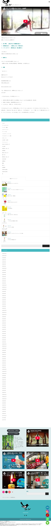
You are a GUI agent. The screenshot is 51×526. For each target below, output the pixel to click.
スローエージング (5, 129)
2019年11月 (4, 371)
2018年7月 (4, 405)
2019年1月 (4, 392)
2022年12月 (4, 310)
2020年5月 (4, 358)
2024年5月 (4, 274)
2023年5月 (4, 299)
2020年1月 (4, 367)
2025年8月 (4, 257)
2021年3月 (4, 337)
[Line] (47, 522)
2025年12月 (4, 253)
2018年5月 (4, 409)
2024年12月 (4, 268)
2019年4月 (4, 386)
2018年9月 (4, 400)
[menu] (49, 2)
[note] (47, 519)
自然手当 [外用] (4, 171)
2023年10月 (4, 289)
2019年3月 (4, 388)
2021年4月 (4, 335)
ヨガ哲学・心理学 (5, 140)
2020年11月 (4, 346)
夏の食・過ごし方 (5, 152)
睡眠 (3, 163)
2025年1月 (4, 266)
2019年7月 (4, 379)
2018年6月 (4, 407)
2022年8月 (4, 318)
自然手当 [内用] (4, 169)
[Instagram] (47, 511)
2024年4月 (4, 276)
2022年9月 (4, 316)
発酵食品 (3, 161)
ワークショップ (4, 142)
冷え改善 (3, 146)
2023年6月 (4, 297)
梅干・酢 (3, 154)
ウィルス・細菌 (4, 127)
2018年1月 (4, 413)
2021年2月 (4, 339)
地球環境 (3, 150)
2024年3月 (4, 278)
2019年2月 (4, 390)
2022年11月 (4, 312)
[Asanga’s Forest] (25, 510)
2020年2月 (4, 365)
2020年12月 (4, 344)
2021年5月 (4, 333)
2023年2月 (4, 306)
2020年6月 (4, 356)
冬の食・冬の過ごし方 (6, 144)
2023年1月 (4, 308)
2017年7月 (4, 419)
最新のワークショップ (13, 178)
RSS (26, 515)
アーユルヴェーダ (5, 125)
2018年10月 (4, 398)
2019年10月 (4, 373)
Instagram (24, 515)
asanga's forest (6, 525)
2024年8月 (4, 272)
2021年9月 (4, 325)
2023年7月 (4, 295)
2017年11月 (4, 415)
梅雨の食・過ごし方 (5, 156)
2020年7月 (4, 354)
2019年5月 (4, 384)
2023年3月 (4, 304)
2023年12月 (4, 285)
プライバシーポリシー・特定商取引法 (8, 497)
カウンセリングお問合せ (13, 433)
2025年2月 (4, 264)
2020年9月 (4, 350)
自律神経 (3, 167)
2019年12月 (4, 369)
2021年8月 (4, 327)
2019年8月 (4, 377)
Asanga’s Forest (22, 519)
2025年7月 (4, 259)
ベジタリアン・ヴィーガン (6, 133)
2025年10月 (4, 255)
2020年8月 (4, 352)
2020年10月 (4, 348)
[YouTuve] (47, 515)
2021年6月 (4, 331)
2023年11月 (4, 287)
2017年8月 (4, 417)
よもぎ (3, 123)
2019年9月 (4, 375)
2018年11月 (4, 396)
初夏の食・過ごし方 (5, 148)
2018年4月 (4, 411)
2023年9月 (4, 291)
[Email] (47, 507)
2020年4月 (4, 360)
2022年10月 (4, 314)
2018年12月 (4, 394)
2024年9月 (4, 270)
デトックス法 (4, 131)
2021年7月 (4, 329)
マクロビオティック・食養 (6, 135)
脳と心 (3, 165)
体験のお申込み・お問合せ (13, 430)
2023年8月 (4, 293)
